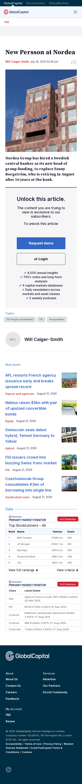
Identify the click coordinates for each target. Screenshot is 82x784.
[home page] (16, 12)
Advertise (49, 679)
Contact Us (13, 685)
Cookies (27, 752)
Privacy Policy (52, 743)
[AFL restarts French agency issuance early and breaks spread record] (69, 380)
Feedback (12, 698)
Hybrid (9, 448)
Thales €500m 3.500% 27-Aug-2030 (47, 629)
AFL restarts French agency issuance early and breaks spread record (30, 381)
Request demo (41, 243)
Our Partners (51, 685)
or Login (41, 259)
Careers (11, 692)
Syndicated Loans (17, 497)
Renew (10, 721)
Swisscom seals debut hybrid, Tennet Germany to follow (29, 436)
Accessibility (14, 743)
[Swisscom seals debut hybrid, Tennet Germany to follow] (69, 434)
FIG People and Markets (19, 319)
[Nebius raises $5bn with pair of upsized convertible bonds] (69, 407)
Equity (9, 421)
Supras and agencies (19, 393)
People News (56, 319)
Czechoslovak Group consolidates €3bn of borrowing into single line (28, 484)
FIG (7, 22)
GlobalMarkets (59, 3)
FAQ (8, 715)
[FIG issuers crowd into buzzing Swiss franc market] (69, 462)
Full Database (68, 519)
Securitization (35, 3)
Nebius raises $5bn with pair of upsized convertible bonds (31, 408)
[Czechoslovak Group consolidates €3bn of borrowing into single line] (69, 483)
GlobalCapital (13, 3)
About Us (12, 679)
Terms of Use (32, 743)
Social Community (55, 692)
